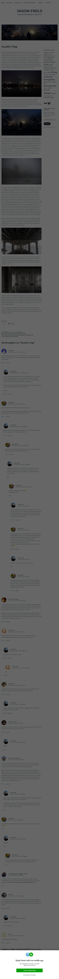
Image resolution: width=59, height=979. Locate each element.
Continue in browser (29, 975)
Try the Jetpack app (29, 970)
